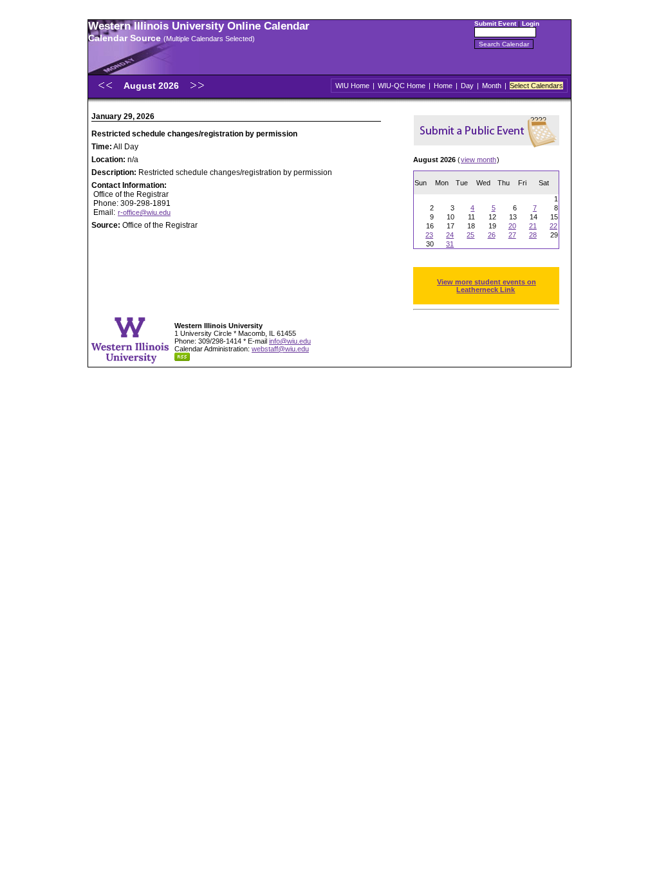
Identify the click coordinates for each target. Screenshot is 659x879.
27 (512, 235)
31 (450, 244)
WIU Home (352, 85)
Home (443, 85)
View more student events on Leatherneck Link (486, 285)
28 (533, 235)
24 (450, 235)
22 (553, 226)
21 (533, 226)
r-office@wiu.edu (144, 212)
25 (470, 235)
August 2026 (152, 85)
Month (491, 85)
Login (530, 23)
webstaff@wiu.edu (280, 349)
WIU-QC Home (401, 85)
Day (467, 85)
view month (478, 159)
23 (429, 235)
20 (512, 226)
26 (492, 235)
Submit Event (495, 23)
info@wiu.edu (290, 341)
